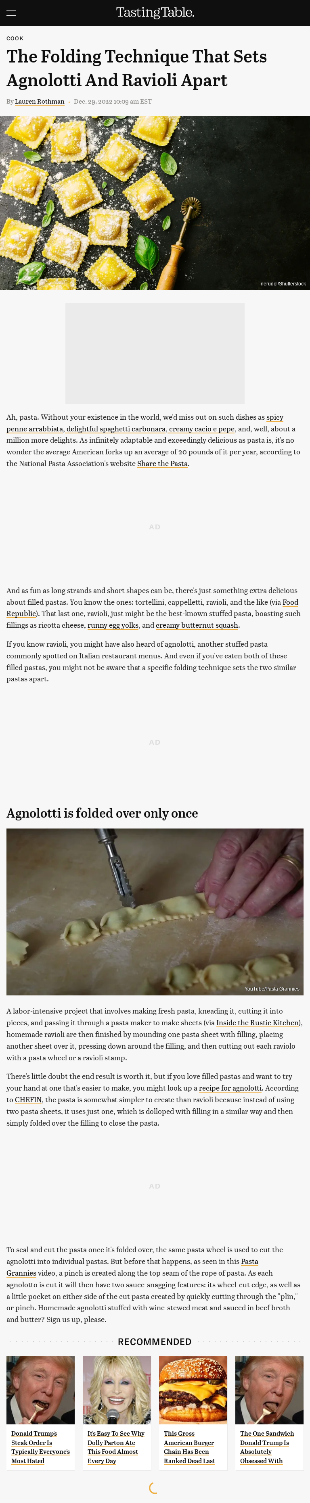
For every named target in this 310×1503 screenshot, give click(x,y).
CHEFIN (28, 1099)
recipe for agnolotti (230, 1087)
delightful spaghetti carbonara (115, 428)
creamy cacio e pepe (201, 428)
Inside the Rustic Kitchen (257, 1022)
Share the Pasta (162, 463)
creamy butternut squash (197, 625)
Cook (15, 38)
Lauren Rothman (40, 101)
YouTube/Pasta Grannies (272, 989)
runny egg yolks (113, 625)
